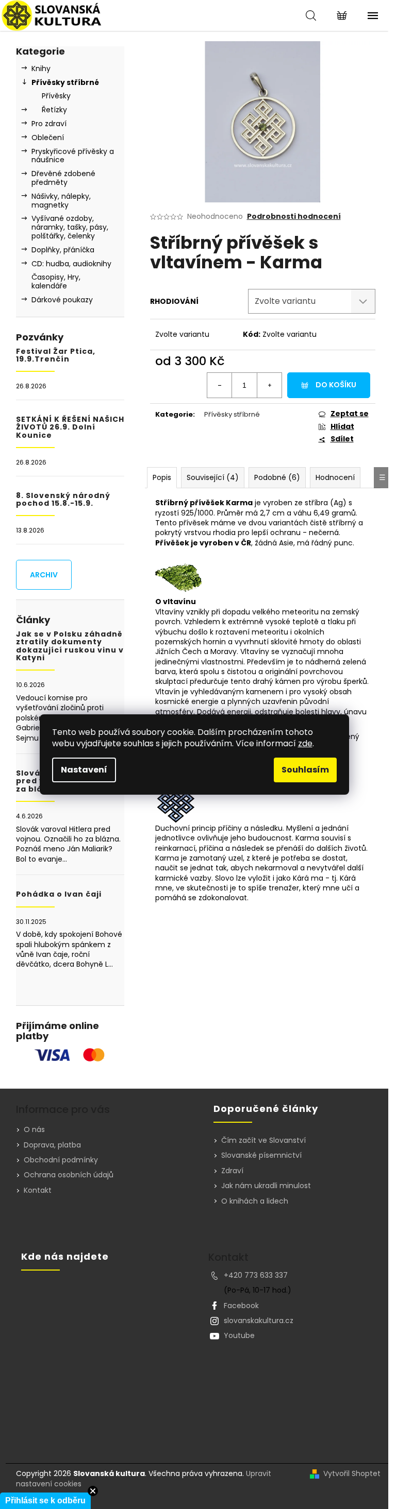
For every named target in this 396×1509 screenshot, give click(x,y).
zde (305, 743)
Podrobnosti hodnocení (294, 216)
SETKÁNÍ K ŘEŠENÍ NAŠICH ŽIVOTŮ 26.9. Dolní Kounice (70, 427)
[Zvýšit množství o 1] (269, 385)
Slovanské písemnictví (261, 1155)
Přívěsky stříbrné (65, 82)
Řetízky (54, 110)
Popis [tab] (162, 477)
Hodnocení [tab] (335, 477)
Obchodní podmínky (61, 1160)
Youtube (239, 1335)
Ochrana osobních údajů (68, 1175)
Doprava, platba (52, 1145)
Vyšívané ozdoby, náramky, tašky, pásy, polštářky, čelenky (69, 227)
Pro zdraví (49, 123)
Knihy (41, 68)
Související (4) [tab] (213, 477)
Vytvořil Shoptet (352, 1474)
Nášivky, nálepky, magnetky (61, 200)
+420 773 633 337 (256, 1275)
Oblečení (47, 137)
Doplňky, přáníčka (62, 250)
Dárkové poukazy (62, 300)
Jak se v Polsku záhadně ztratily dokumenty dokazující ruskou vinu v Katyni (70, 646)
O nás (34, 1129)
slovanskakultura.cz (258, 1320)
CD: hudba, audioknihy (71, 264)
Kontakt (38, 1190)
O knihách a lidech (254, 1201)
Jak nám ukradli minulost (266, 1186)
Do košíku (336, 385)
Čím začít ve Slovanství (263, 1140)
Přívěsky (56, 96)
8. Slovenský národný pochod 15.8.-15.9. (63, 500)
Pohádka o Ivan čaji (59, 894)
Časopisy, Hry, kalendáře (55, 281)
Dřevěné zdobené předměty (63, 177)
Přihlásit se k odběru (45, 1500)
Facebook (241, 1305)
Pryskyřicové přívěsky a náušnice (72, 155)
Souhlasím (305, 770)
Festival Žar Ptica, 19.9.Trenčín (55, 356)
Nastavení (84, 770)
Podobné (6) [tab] (277, 477)
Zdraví (232, 1171)
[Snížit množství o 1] (219, 385)
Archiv (44, 575)
